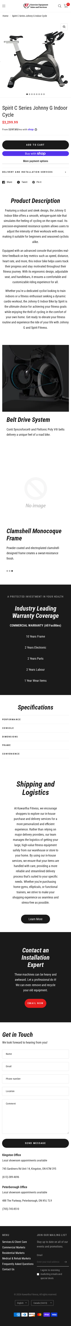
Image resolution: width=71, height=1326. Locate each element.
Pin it (39, 182)
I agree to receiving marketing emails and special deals (51, 1274)
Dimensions (10, 736)
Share (9, 182)
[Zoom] (64, 26)
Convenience (11, 753)
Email (39, 1255)
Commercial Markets (13, 1247)
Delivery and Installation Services (27, 172)
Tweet (24, 182)
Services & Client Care (14, 1242)
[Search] (60, 6)
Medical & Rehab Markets (16, 1258)
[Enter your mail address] (65, 1262)
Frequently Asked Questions (17, 1264)
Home (5, 15)
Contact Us (8, 1269)
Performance (11, 719)
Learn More (35, 919)
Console (8, 728)
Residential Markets (13, 1253)
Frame (6, 745)
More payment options (35, 161)
